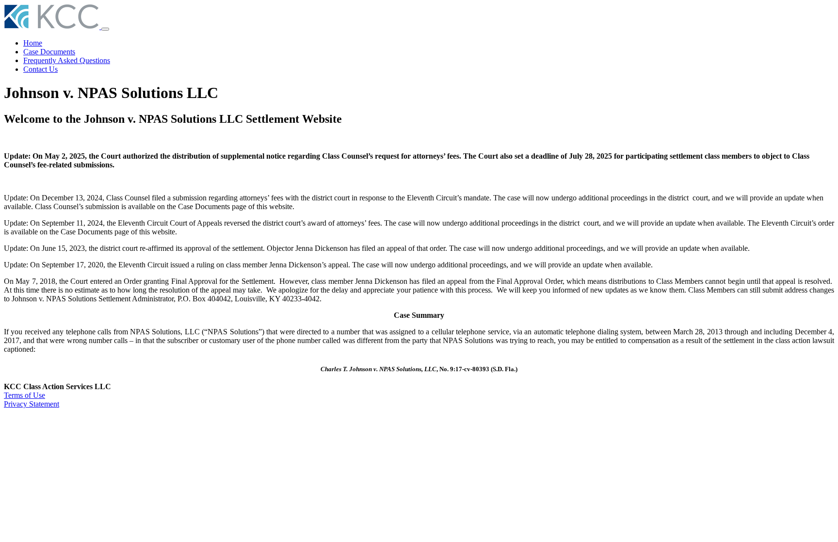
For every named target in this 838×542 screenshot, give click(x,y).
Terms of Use (24, 395)
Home (32, 43)
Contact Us (40, 69)
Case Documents (49, 52)
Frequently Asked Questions (66, 60)
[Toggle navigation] (105, 29)
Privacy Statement (31, 404)
